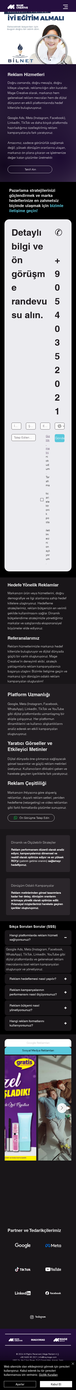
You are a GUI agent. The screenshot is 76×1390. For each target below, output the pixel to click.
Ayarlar (20, 1384)
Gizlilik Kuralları (48, 1375)
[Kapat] (70, 1366)
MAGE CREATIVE (22, 6)
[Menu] (65, 7)
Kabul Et (56, 1384)
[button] (69, 59)
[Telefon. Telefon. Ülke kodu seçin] (61, 426)
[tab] (38, 1043)
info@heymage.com (48, 1357)
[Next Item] (62, 1108)
